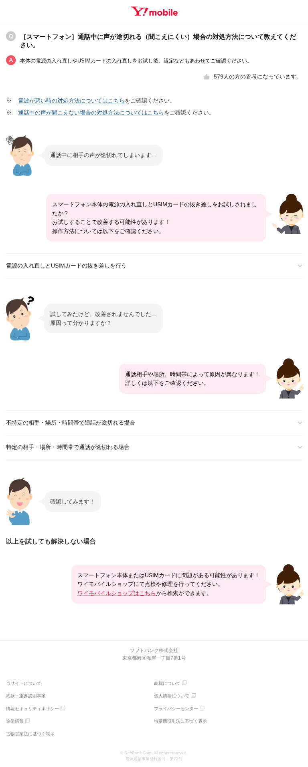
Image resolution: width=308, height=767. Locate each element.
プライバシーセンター (176, 708)
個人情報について (171, 695)
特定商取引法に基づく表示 (180, 721)
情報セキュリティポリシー (32, 708)
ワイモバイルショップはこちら (116, 593)
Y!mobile (154, 11)
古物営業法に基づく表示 (30, 733)
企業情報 (15, 721)
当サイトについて (23, 683)
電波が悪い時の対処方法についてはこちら (71, 100)
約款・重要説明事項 (26, 695)
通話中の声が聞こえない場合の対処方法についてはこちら (91, 112)
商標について (167, 683)
